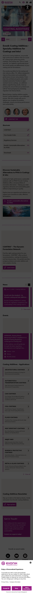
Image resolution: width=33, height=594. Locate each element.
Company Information (15, 582)
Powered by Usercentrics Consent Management (16, 592)
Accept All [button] (6, 588)
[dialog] (16, 577)
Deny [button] (16, 588)
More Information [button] (26, 588)
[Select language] (30, 563)
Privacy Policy (5, 582)
